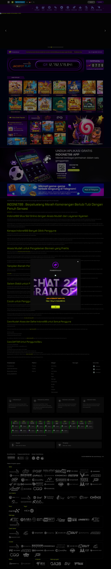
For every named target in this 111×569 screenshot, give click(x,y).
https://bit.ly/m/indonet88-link (55, 301)
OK (55, 307)
